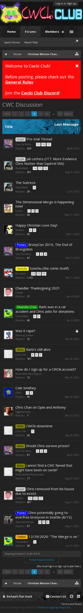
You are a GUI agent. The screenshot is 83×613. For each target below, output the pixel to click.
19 (30, 498)
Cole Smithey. (26, 388)
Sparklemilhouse (24, 522)
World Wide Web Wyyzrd (28, 373)
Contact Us (57, 596)
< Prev (6, 113)
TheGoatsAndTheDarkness (29, 474)
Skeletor (19, 230)
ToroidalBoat (21, 316)
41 (60, 113)
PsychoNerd (21, 168)
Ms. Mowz (20, 273)
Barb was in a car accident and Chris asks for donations (44, 309)
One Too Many (23, 144)
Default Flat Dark (19, 596)
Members (52, 32)
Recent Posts (31, 42)
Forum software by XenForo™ (19, 607)
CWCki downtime (39, 426)
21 (40, 498)
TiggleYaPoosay (23, 411)
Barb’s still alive (38, 349)
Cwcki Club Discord (40, 93)
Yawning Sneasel (24, 335)
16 (43, 144)
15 (38, 144)
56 (44, 273)
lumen (19, 210)
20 (35, 498)
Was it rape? (25, 330)
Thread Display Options (41, 559)
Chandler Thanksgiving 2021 (37, 288)
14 (35, 168)
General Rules (19, 82)
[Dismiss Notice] (77, 66)
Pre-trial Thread (39, 139)
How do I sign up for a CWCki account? (45, 369)
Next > (68, 113)
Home (11, 32)
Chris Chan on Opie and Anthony (40, 407)
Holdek (19, 292)
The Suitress (25, 182)
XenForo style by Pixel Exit (54, 607)
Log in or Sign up (66, 3)
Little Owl (20, 354)
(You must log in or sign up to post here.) (59, 566)
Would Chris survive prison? (48, 445)
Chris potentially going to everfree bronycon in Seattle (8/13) (43, 514)
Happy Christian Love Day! (36, 225)
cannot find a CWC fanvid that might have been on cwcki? (43, 467)
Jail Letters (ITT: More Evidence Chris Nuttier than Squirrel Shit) (46, 161)
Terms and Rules (71, 604)
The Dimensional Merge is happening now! (44, 204)
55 (38, 273)
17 (48, 144)
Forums (30, 32)
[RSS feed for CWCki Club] (78, 596)
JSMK (18, 392)
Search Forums (12, 42)
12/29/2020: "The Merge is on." (54, 536)
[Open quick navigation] (77, 53)
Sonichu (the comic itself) (49, 268)
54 (33, 273)
